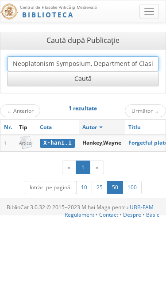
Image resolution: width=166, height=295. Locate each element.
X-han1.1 (57, 142)
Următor (145, 110)
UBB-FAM (142, 207)
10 (84, 187)
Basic (152, 214)
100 (132, 187)
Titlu (134, 127)
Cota (46, 127)
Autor (90, 127)
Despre (132, 214)
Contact (108, 214)
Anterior (20, 110)
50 (115, 187)
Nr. (8, 127)
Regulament (79, 214)
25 (100, 187)
